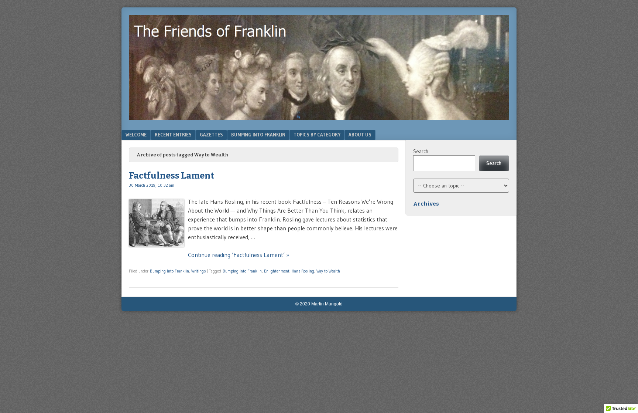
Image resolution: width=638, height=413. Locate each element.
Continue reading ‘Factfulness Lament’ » (238, 254)
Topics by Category (317, 135)
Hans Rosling (303, 271)
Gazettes (211, 135)
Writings (198, 271)
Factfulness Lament (171, 175)
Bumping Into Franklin (258, 135)
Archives (426, 204)
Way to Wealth (328, 271)
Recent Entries (173, 135)
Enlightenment (276, 271)
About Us (360, 135)
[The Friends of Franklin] (319, 118)
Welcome (136, 135)
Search (420, 151)
